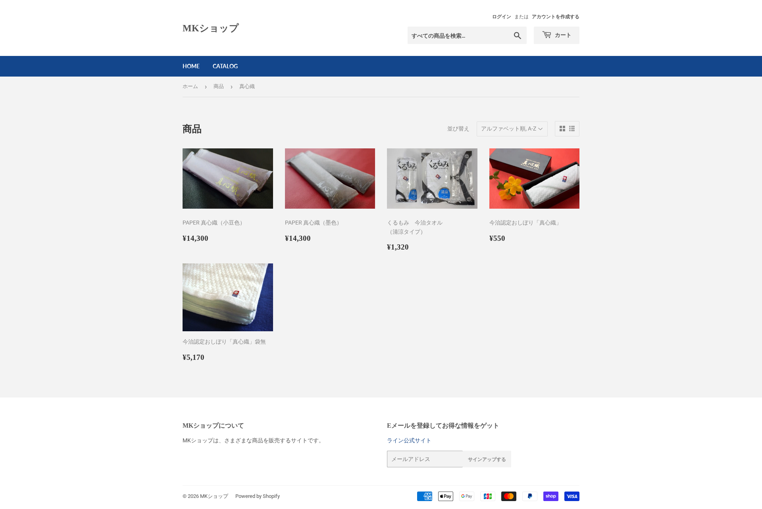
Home (191, 66)
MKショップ (211, 28)
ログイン (501, 16)
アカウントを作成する (555, 16)
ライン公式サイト (409, 440)
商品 (219, 86)
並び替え (458, 128)
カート (563, 34)
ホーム (190, 86)
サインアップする (487, 459)
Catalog (225, 66)
